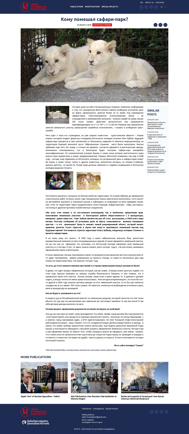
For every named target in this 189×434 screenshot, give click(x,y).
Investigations (92, 7)
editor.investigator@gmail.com (94, 417)
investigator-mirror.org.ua (92, 422)
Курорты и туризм (102, 25)
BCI (141, 2)
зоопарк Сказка (72, 350)
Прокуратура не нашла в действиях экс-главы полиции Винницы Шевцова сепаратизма (156, 125)
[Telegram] (165, 25)
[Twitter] (160, 25)
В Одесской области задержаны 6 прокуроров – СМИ (156, 137)
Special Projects (110, 7)
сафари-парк (111, 350)
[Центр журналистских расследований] (35, 7)
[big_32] (90, 191)
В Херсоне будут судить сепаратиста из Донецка (156, 171)
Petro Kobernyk (82, 387)
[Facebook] (156, 25)
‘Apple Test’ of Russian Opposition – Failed (40, 396)
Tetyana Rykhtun (132, 387)
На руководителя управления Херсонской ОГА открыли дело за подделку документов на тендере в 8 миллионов (156, 149)
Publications (76, 7)
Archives (160, 2)
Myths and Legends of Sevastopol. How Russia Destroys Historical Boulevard (142, 397)
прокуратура (85, 350)
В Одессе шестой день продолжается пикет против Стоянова (155, 161)
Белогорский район (58, 350)
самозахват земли (98, 350)
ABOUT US (149, 2)
